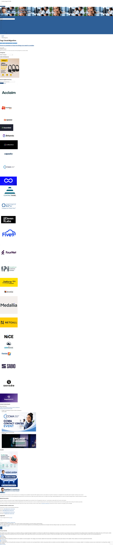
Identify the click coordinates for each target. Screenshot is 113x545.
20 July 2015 (2, 47)
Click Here (10, 517)
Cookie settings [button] (3, 525)
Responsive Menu (2, 6)
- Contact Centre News (9, 43)
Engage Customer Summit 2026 (6, 408)
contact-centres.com (11, 522)
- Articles (1, 43)
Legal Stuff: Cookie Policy (12, 33)
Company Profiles (5, 24)
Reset (5, 83)
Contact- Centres (3, 48)
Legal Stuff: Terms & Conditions (11, 31)
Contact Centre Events (6, 25)
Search (1, 17)
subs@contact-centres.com (9, 513)
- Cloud (4, 43)
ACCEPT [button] (8, 525)
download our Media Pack (45, 503)
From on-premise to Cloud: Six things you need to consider (17, 45)
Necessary (3, 536)
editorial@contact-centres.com (8, 510)
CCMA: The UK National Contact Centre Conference (10, 407)
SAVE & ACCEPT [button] (3, 544)
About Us (5, 30)
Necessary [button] (2, 535)
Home (3, 22)
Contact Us (4, 29)
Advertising (4, 26)
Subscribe (3, 27)
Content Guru (15, 43)
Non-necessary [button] (3, 539)
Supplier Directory (5, 23)
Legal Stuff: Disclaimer (11, 32)
